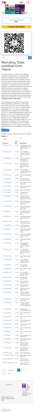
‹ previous (10, 370)
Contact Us (9, 384)
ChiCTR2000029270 (7, 196)
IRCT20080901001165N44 (8, 355)
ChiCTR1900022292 (7, 158)
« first (4, 370)
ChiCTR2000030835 (7, 256)
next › (4, 373)
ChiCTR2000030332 (7, 239)
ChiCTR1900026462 (7, 190)
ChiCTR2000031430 (7, 312)
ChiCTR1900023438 (7, 175)
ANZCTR (21, 123)
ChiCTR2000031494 (7, 342)
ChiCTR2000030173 (7, 229)
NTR (18, 121)
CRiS (17, 116)
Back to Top (6, 410)
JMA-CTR (9, 114)
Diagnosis (4, 136)
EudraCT (9, 117)
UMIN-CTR (5, 112)
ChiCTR (11, 109)
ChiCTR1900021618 (7, 145)
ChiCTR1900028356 (7, 192)
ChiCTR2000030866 (7, 281)
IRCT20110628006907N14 (8, 359)
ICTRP (28, 119)
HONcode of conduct (25, 391)
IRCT (3, 128)
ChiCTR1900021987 (7, 151)
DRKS (8, 126)
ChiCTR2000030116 (7, 211)
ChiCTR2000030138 (7, 221)
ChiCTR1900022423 (7, 163)
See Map (6, 130)
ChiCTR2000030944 (7, 288)
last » (9, 373)
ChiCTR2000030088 (7, 201)
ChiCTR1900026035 (7, 186)
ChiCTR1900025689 (7, 182)
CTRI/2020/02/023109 (7, 353)
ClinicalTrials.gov (16, 107)
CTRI (14, 124)
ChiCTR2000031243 (7, 309)
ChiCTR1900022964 (7, 170)
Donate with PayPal (16, 27)
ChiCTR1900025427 (7, 178)
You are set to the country (16, 20)
